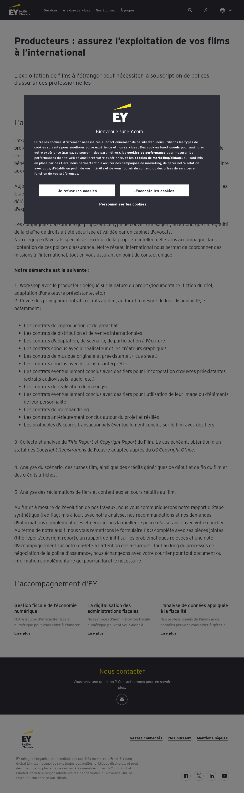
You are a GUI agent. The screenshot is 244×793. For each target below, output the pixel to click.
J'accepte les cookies (154, 190)
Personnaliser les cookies (123, 203)
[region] (122, 159)
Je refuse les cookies (77, 190)
